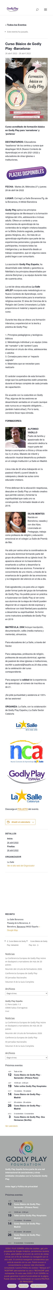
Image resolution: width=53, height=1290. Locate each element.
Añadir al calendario (21, 822)
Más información (39, 1286)
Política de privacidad (28, 1186)
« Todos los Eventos (15, 24)
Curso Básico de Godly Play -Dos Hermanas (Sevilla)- (29, 1118)
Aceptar (11, 1286)
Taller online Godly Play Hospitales (30, 1086)
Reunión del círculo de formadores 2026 (23, 969)
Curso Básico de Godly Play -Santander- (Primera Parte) (27, 1076)
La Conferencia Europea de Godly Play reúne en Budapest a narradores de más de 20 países (25, 961)
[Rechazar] (49, 1267)
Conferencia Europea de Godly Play (21, 973)
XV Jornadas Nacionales (16, 977)
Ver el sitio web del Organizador (21, 865)
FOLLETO (23, 809)
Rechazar (23, 1286)
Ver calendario (11, 1125)
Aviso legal (10, 1186)
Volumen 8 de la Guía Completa (19, 982)
